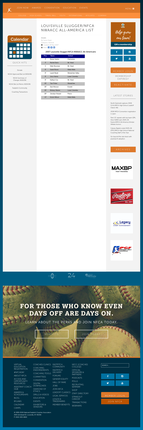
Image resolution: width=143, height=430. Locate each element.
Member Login (123, 71)
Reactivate (123, 84)
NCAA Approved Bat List (16, 74)
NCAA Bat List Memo (16, 84)
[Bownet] (52, 276)
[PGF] (123, 250)
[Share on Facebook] (49, 47)
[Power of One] (123, 34)
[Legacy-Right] (123, 223)
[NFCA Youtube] (130, 58)
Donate (19, 70)
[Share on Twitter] (51, 47)
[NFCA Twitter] (117, 58)
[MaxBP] (123, 169)
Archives (123, 149)
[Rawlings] (123, 196)
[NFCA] (9, 8)
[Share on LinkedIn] (54, 47)
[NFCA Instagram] (130, 52)
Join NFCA (115, 401)
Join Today (91, 334)
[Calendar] (19, 47)
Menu (128, 8)
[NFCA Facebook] (117, 52)
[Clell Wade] (90, 276)
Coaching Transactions (20, 92)
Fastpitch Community (19, 88)
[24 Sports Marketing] (71, 276)
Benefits (52, 334)
